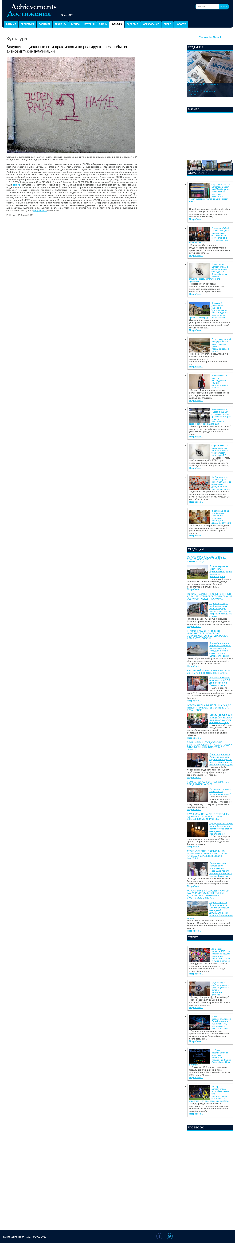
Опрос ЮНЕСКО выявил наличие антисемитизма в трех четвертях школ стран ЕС (220, 450)
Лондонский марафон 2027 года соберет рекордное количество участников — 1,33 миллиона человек (221, 955)
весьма (17, 184)
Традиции (60, 24)
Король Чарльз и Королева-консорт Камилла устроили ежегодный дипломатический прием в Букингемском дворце (208, 894)
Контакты (193, 94)
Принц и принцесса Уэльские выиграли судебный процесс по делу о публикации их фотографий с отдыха (209, 746)
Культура (117, 24)
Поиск (224, 6)
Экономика (27, 24)
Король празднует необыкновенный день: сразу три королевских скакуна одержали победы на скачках (209, 596)
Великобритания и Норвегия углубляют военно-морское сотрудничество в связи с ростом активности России (207, 634)
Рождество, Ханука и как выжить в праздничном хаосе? (208, 783)
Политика (44, 24)
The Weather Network (210, 37)
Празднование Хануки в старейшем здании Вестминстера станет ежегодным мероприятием (208, 816)
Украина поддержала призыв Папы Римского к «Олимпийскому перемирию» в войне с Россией (221, 1022)
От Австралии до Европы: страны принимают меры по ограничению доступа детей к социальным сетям (221, 483)
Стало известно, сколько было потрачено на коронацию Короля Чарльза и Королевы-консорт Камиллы (207, 855)
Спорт (167, 24)
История (89, 24)
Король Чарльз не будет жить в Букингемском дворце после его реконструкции (207, 559)
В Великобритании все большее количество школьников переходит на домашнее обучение (221, 517)
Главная (11, 24)
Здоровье (132, 24)
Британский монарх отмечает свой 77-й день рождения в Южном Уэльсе (210, 671)
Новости (181, 24)
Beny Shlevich (40, 210)
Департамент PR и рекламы (203, 84)
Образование (151, 24)
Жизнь (103, 24)
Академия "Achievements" (202, 91)
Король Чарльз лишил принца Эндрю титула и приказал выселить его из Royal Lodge (209, 707)
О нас (192, 87)
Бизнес (75, 24)
